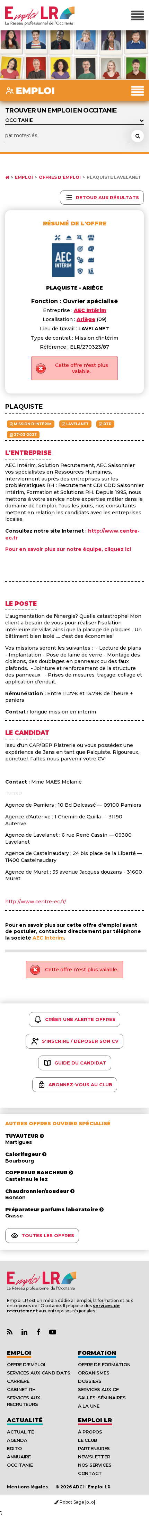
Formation (97, 1353)
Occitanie (20, 1465)
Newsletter (94, 1456)
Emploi (24, 177)
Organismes (93, 1373)
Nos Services (95, 1465)
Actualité (25, 1420)
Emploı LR (95, 1420)
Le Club (87, 1440)
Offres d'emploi (60, 177)
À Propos (90, 1432)
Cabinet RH (21, 1389)
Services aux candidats (38, 1373)
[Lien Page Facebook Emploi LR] (38, 1332)
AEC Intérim (48, 938)
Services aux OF (98, 1389)
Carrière (18, 1381)
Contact (90, 1473)
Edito (14, 1448)
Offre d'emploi (26, 1364)
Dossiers (90, 1381)
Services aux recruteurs (23, 1401)
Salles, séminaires (101, 1397)
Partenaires (94, 1448)
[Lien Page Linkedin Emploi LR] (24, 1332)
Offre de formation (104, 1364)
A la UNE (88, 1406)
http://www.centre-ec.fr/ (35, 901)
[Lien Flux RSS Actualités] (9, 1332)
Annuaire (19, 1456)
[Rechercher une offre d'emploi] (137, 136)
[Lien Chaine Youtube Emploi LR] (52, 1332)
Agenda (17, 1440)
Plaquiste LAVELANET (114, 177)
